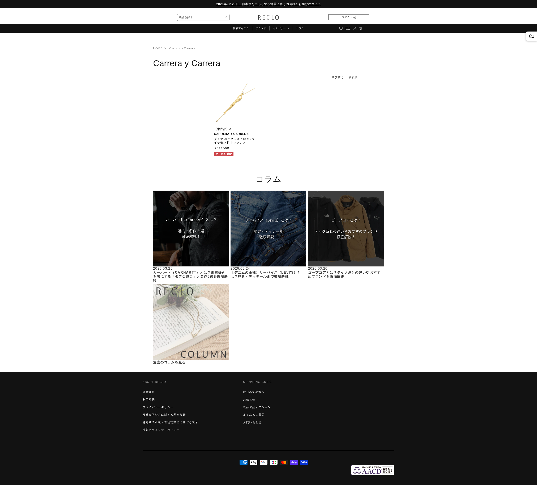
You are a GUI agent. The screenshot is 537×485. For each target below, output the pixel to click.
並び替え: (338, 77)
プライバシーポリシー (158, 407)
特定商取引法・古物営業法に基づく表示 (170, 422)
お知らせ (249, 399)
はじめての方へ (254, 392)
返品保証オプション (257, 407)
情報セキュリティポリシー (161, 429)
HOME (157, 48)
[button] (281, 28)
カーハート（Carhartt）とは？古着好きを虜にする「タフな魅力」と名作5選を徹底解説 (190, 276)
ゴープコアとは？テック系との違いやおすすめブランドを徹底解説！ (344, 274)
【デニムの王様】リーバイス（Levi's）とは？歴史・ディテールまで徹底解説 (266, 274)
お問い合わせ (252, 422)
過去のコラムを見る (169, 362)
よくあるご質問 (254, 414)
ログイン (346, 17)
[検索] (226, 17)
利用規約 (149, 399)
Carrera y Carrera (182, 48)
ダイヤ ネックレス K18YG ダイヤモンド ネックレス (234, 140)
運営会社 (149, 392)
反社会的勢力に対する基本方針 (164, 414)
